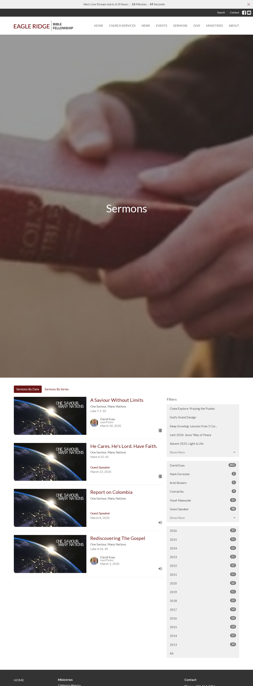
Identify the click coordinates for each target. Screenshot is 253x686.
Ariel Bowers (202, 483)
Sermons (180, 25)
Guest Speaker (202, 509)
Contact (234, 12)
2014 (202, 636)
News (146, 25)
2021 (202, 574)
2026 (202, 530)
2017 (202, 609)
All (171, 653)
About (234, 25)
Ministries (214, 25)
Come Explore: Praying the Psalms (192, 408)
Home (98, 25)
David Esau (202, 465)
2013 (202, 644)
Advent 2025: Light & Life (187, 443)
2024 (202, 548)
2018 (202, 600)
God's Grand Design (183, 417)
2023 (202, 557)
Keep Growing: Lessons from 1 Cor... (193, 426)
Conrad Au (202, 491)
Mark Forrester (202, 474)
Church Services (122, 25)
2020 (202, 583)
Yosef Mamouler (202, 500)
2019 (202, 592)
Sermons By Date (27, 389)
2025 (202, 539)
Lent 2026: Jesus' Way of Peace (190, 435)
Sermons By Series (57, 389)
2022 (202, 565)
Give (196, 25)
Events (161, 25)
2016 (202, 618)
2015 (202, 627)
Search (221, 12)
